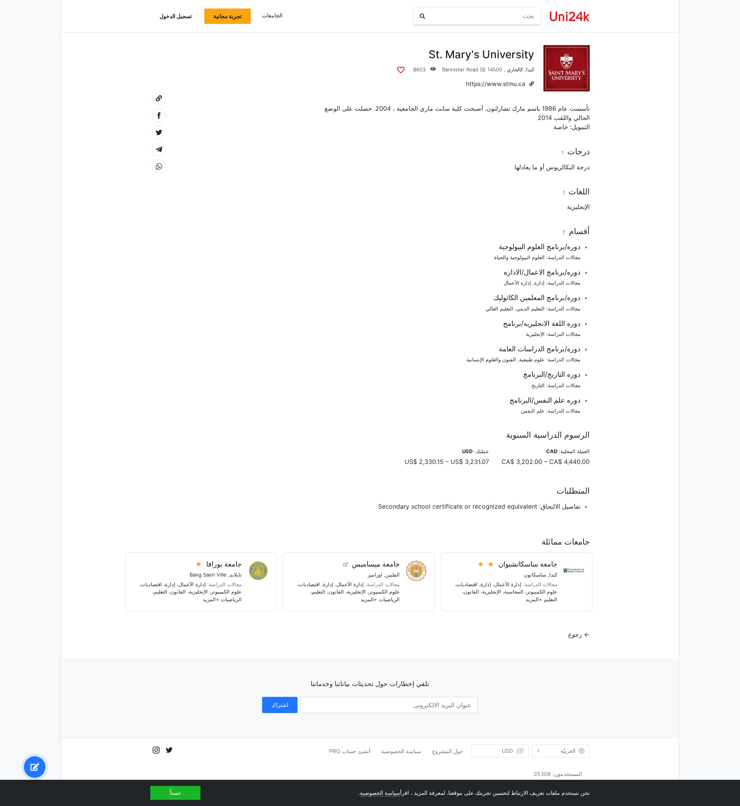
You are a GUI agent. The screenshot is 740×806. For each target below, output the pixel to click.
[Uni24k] (570, 16)
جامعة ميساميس (376, 564)
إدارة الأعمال (517, 283)
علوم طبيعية (532, 359)
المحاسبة (513, 591)
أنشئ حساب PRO (349, 751)
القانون (471, 591)
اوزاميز (375, 575)
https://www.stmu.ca (495, 84)
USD (507, 750)
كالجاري (515, 69)
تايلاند (236, 575)
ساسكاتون (535, 575)
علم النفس (533, 411)
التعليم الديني (530, 308)
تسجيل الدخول (176, 16)
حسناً (175, 792)
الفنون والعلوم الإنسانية (491, 359)
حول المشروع (447, 751)
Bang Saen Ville (208, 575)
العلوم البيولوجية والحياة (519, 257)
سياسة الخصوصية (401, 751)
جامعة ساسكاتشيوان (527, 564)
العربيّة (567, 751)
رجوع (575, 634)
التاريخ (538, 385)
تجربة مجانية (228, 16)
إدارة (539, 283)
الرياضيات (389, 599)
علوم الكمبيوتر (541, 591)
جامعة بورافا (224, 564)
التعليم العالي (499, 308)
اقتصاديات (467, 584)
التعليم (550, 599)
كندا (530, 69)
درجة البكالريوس (568, 167)
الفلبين (392, 575)
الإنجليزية (578, 207)
